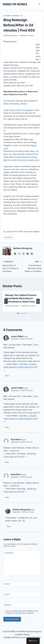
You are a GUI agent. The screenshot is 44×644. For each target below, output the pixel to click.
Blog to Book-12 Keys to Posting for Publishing (11, 266)
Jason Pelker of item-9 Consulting (18, 110)
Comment (9, 553)
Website (7, 605)
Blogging (7, 16)
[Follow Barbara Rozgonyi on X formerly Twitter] (19, 254)
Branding (15, 16)
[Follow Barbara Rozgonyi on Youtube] (27, 254)
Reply (7, 376)
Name (7, 584)
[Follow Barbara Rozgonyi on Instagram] (23, 254)
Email (7, 594)
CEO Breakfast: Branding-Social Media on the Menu (33, 266)
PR (21, 16)
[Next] (38, 301)
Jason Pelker (17, 336)
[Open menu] (39, 4)
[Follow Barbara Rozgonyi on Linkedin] (32, 254)
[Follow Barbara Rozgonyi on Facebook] (15, 254)
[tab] (17, 313)
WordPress (8, 237)
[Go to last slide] (6, 301)
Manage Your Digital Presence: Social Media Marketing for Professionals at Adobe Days (21, 298)
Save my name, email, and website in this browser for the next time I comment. (22, 612)
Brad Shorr (16, 439)
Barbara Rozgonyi (12, 35)
